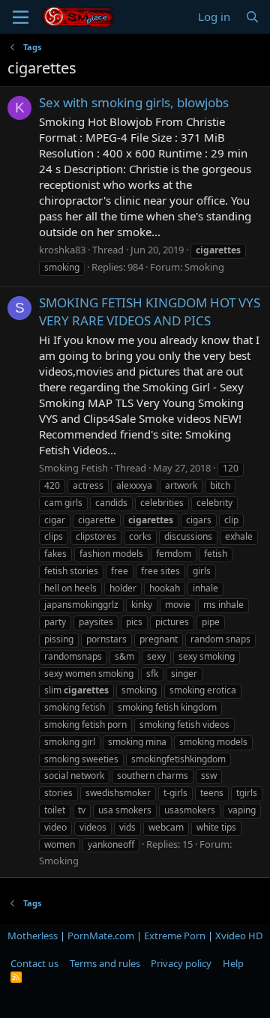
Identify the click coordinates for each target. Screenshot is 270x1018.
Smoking (204, 267)
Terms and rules (105, 963)
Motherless (33, 935)
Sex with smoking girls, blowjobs (134, 102)
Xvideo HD (238, 935)
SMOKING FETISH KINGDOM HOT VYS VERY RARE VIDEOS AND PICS (149, 311)
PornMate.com (101, 935)
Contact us (34, 963)
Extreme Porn (175, 935)
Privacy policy (181, 963)
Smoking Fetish (73, 468)
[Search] (252, 17)
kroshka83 (62, 249)
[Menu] (20, 17)
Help (233, 963)
